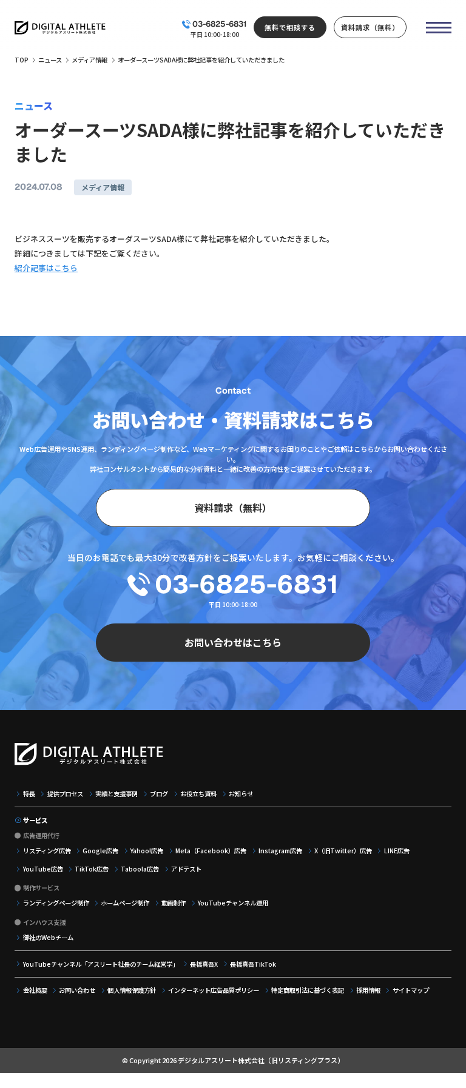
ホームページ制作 (125, 902)
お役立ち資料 (198, 793)
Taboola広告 (140, 868)
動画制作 (173, 902)
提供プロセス (65, 793)
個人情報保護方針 (131, 990)
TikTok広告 (92, 868)
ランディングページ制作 (56, 902)
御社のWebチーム (48, 937)
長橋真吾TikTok (253, 964)
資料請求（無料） (370, 27)
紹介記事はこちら (46, 268)
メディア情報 (89, 59)
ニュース (50, 59)
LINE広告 (397, 850)
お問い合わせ (77, 990)
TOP (22, 59)
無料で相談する (290, 27)
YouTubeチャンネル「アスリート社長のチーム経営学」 (100, 964)
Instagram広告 (280, 850)
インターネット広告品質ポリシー (213, 990)
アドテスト (186, 868)
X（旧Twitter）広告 (343, 850)
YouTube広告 (43, 868)
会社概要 (35, 990)
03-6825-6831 (219, 24)
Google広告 (100, 850)
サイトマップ (411, 990)
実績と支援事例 (116, 793)
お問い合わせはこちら (233, 642)
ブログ (159, 793)
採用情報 (368, 990)
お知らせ (241, 793)
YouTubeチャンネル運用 (233, 902)
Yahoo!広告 (146, 850)
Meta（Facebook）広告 (210, 850)
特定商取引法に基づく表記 (307, 990)
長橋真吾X (204, 964)
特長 (29, 793)
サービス (35, 820)
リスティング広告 (47, 850)
